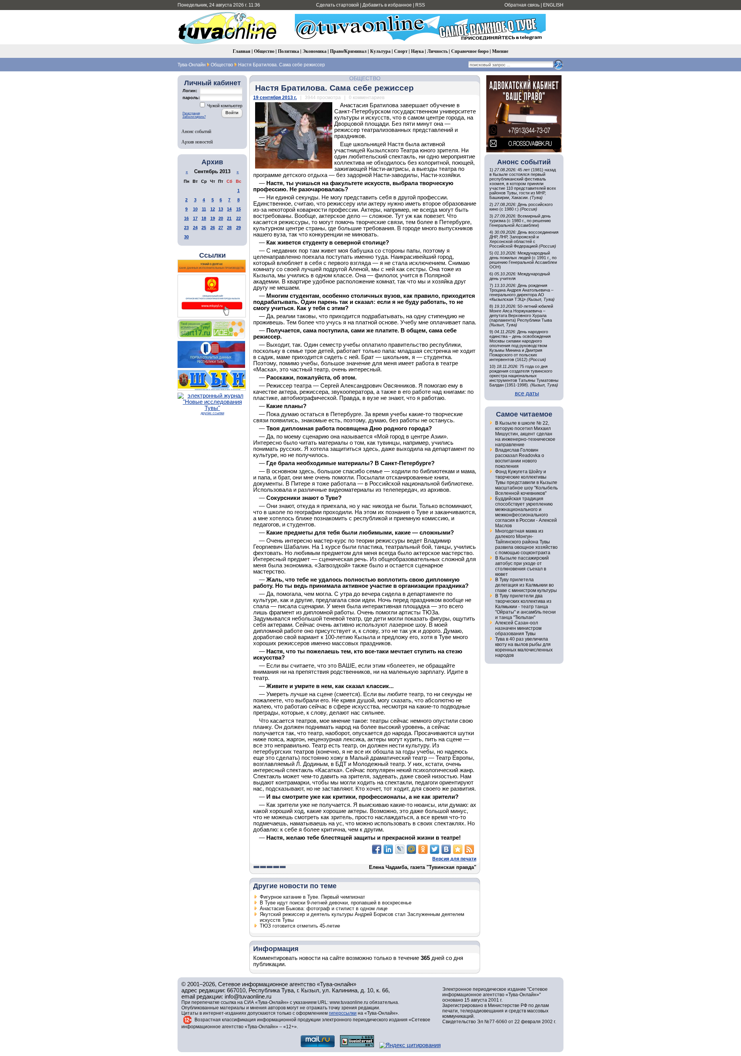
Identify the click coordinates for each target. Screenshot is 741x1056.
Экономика (315, 51)
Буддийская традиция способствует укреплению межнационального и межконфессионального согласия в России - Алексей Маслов (526, 512)
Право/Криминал (348, 51)
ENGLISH (553, 5)
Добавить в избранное (387, 5)
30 (186, 236)
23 (186, 227)
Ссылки (212, 255)
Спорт (401, 51)
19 (212, 218)
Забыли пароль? (194, 116)
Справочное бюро (470, 51)
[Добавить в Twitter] (434, 849)
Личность (437, 51)
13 (220, 209)
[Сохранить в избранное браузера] (457, 849)
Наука (417, 51)
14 (229, 209)
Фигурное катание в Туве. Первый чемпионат (312, 897)
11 (204, 209)
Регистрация (191, 113)
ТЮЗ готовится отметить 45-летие (300, 926)
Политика (288, 51)
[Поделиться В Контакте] (446, 849)
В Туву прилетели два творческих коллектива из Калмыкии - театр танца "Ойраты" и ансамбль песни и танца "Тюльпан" (525, 606)
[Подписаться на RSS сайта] (469, 849)
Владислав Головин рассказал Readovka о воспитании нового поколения (519, 458)
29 (238, 227)
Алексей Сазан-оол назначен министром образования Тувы (518, 628)
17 (195, 218)
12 (212, 209)
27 (220, 227)
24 (195, 227)
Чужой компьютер (224, 105)
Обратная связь (522, 5)
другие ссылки (212, 413)
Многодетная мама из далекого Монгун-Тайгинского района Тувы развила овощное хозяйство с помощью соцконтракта (526, 541)
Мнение (500, 51)
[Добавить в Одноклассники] (423, 849)
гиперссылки (343, 1013)
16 (186, 218)
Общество (264, 51)
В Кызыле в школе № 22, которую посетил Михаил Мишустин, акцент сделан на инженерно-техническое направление (525, 433)
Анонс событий (196, 131)
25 (203, 227)
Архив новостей (197, 141)
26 (212, 227)
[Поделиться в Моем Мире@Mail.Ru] (411, 849)
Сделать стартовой (337, 5)
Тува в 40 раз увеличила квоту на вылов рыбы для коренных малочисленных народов (524, 647)
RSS (420, 5)
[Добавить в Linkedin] (388, 849)
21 (229, 218)
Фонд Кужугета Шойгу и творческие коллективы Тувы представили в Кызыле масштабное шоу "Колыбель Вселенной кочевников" (526, 482)
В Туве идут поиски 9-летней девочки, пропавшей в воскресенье (335, 903)
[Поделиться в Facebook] (376, 849)
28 (229, 227)
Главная (241, 51)
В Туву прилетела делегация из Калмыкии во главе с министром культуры (526, 585)
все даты (527, 393)
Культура (380, 51)
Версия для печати (454, 859)
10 (195, 209)
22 (238, 218)
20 (220, 218)
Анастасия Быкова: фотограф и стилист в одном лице (323, 908)
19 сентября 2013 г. (275, 97)
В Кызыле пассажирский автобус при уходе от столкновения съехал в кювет (522, 566)
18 (203, 218)
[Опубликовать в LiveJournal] (399, 849)
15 (238, 209)
